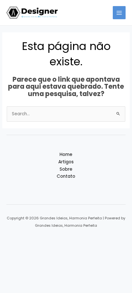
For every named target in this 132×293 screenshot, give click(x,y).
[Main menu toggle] (119, 12)
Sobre (66, 169)
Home (66, 154)
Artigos (66, 162)
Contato (66, 176)
